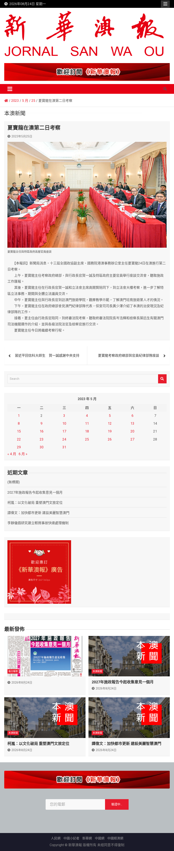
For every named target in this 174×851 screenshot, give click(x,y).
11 (87, 423)
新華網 (87, 838)
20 (132, 431)
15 (19, 431)
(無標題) (13, 482)
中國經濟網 (115, 838)
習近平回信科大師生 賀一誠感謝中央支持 (47, 356)
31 (64, 447)
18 (87, 431)
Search (162, 378)
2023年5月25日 (21, 136)
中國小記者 (71, 838)
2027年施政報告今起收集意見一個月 (35, 492)
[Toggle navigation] (9, 89)
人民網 (55, 838)
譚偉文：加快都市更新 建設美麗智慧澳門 (38, 513)
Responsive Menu (165, 4)
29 (19, 447)
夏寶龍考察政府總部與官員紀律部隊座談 (128, 356)
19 (110, 431)
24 (64, 439)
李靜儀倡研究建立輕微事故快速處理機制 (38, 523)
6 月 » (23, 454)
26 (110, 439)
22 (19, 439)
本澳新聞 (97, 671)
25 (87, 439)
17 (64, 431)
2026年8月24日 (21, 682)
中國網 (99, 838)
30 (42, 447)
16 (42, 431)
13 (132, 423)
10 (64, 423)
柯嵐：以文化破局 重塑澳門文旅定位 (35, 503)
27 (132, 439)
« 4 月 (11, 454)
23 (42, 439)
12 (110, 423)
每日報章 (13, 671)
